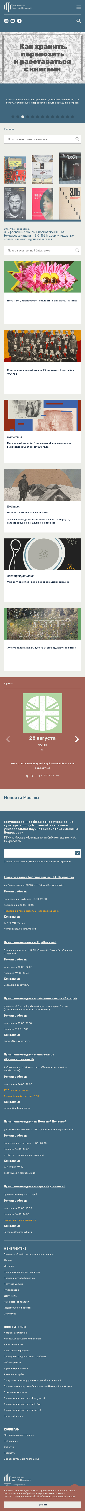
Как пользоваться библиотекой (22, 1338)
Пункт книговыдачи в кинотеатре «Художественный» (29, 1057)
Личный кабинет (13, 1344)
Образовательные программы (21, 1458)
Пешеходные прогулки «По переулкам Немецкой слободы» (38, 1386)
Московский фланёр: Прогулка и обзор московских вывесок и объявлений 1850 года (39, 445)
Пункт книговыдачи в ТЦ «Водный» (30, 942)
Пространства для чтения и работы (25, 1356)
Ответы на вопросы (15, 1392)
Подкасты (14, 437)
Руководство (11, 1289)
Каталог (9, 129)
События (9, 1447)
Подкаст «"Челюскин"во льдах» (27, 512)
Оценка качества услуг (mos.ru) (22, 1410)
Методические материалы (19, 1435)
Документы (10, 1295)
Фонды (8, 1260)
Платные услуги (13, 1284)
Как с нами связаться (16, 1301)
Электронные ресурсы (17, 1350)
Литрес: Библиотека (15, 1332)
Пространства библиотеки (19, 1278)
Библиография (12, 1362)
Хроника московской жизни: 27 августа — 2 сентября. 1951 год (41, 372)
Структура (10, 1313)
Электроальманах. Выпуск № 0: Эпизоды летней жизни (41, 647)
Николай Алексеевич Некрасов (22, 1272)
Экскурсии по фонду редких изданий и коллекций (32, 1380)
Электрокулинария (20, 576)
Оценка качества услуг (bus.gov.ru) (24, 1398)
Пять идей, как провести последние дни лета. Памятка (42, 300)
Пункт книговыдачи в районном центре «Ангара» (40, 998)
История (9, 1266)
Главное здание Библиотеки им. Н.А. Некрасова (39, 877)
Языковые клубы (14, 1374)
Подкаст (13, 506)
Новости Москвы (13, 1416)
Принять (42, 1504)
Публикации (11, 1441)
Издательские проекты (17, 1307)
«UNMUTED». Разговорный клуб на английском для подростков (42, 765)
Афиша (8, 683)
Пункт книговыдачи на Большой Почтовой (35, 1121)
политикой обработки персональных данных (49, 1496)
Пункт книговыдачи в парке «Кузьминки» (34, 1186)
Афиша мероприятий (16, 1368)
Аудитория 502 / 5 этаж (45, 775)
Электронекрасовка (16, 228)
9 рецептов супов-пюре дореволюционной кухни (38, 581)
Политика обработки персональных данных (29, 1254)
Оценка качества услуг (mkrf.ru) (22, 1404)
